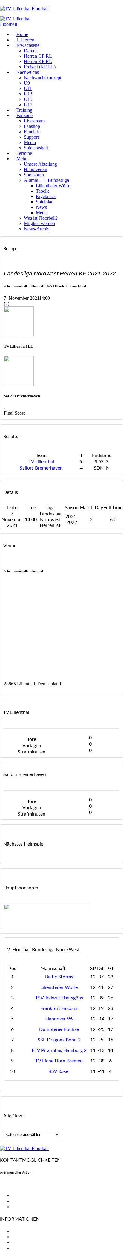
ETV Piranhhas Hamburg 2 (59, 1050)
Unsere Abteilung (40, 164)
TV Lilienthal (41, 461)
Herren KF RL (38, 61)
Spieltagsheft (36, 147)
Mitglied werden (39, 223)
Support (31, 137)
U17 (28, 104)
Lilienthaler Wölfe (53, 185)
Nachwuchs (27, 72)
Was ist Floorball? (41, 218)
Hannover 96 (59, 1019)
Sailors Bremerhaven (41, 468)
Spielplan (44, 201)
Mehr (21, 158)
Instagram (22, 1206)
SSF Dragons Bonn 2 (59, 1040)
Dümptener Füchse (59, 1029)
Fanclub (31, 131)
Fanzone (24, 115)
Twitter (19, 1201)
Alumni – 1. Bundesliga (46, 180)
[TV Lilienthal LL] (19, 334)
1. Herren (25, 39)
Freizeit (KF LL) (40, 66)
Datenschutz (25, 1248)
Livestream (34, 120)
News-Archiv (37, 228)
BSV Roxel (59, 1071)
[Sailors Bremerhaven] (19, 384)
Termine (24, 153)
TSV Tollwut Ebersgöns (59, 998)
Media (30, 142)
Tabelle (43, 191)
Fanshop (32, 126)
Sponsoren (34, 174)
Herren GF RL (38, 56)
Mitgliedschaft (27, 1236)
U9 (27, 83)
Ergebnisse (46, 196)
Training (24, 110)
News (41, 207)
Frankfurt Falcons (59, 1008)
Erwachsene (27, 45)
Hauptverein (35, 169)
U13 (28, 93)
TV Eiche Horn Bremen (59, 1061)
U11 (28, 88)
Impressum (23, 1242)
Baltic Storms (59, 977)
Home (22, 34)
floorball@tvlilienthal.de (25, 1184)
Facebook (22, 1195)
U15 (28, 99)
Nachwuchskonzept (42, 77)
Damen (31, 50)
